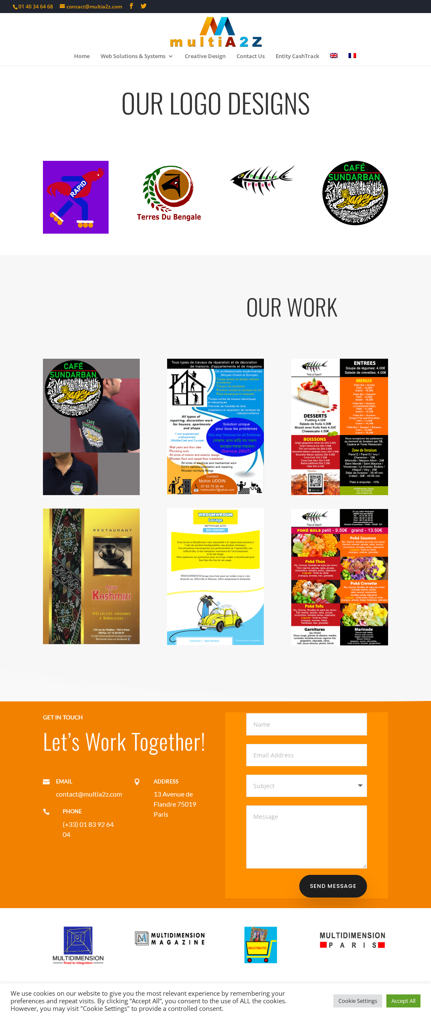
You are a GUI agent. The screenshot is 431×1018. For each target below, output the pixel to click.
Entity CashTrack (297, 56)
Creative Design (205, 56)
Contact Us (251, 56)
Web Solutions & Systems (133, 56)
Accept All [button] (403, 1001)
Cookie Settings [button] (357, 1001)
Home (82, 56)
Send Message (333, 886)
